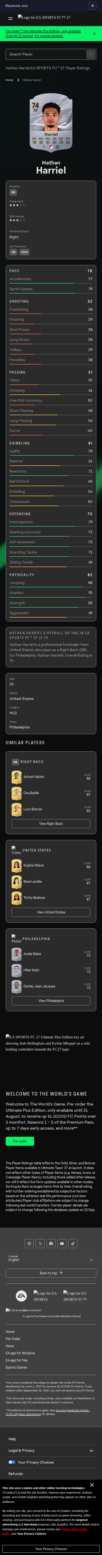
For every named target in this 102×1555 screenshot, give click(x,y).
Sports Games (16, 1367)
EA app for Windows (20, 1353)
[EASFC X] (40, 1243)
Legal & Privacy (21, 1450)
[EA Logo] (21, 1296)
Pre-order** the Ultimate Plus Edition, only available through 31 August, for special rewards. (43, 33)
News (10, 1346)
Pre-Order (13, 1339)
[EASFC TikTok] (72, 1243)
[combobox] (51, 1258)
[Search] (90, 54)
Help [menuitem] (12, 1438)
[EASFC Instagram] (29, 1243)
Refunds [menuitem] (16, 1473)
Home (9, 80)
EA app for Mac (17, 1360)
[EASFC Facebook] (51, 1243)
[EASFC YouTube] (61, 1243)
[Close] (94, 34)
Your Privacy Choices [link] (36, 1462)
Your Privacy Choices (51, 1549)
